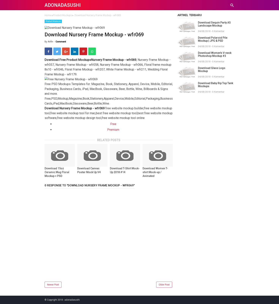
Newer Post (53, 284)
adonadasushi (63, 5)
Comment (61, 41)
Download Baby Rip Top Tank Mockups (215, 85)
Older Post (164, 284)
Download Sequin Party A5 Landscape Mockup (214, 24)
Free (113, 124)
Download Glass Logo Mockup (211, 69)
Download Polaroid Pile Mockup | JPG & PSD (212, 39)
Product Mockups (53, 21)
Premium (113, 129)
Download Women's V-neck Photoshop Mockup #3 (214, 54)
